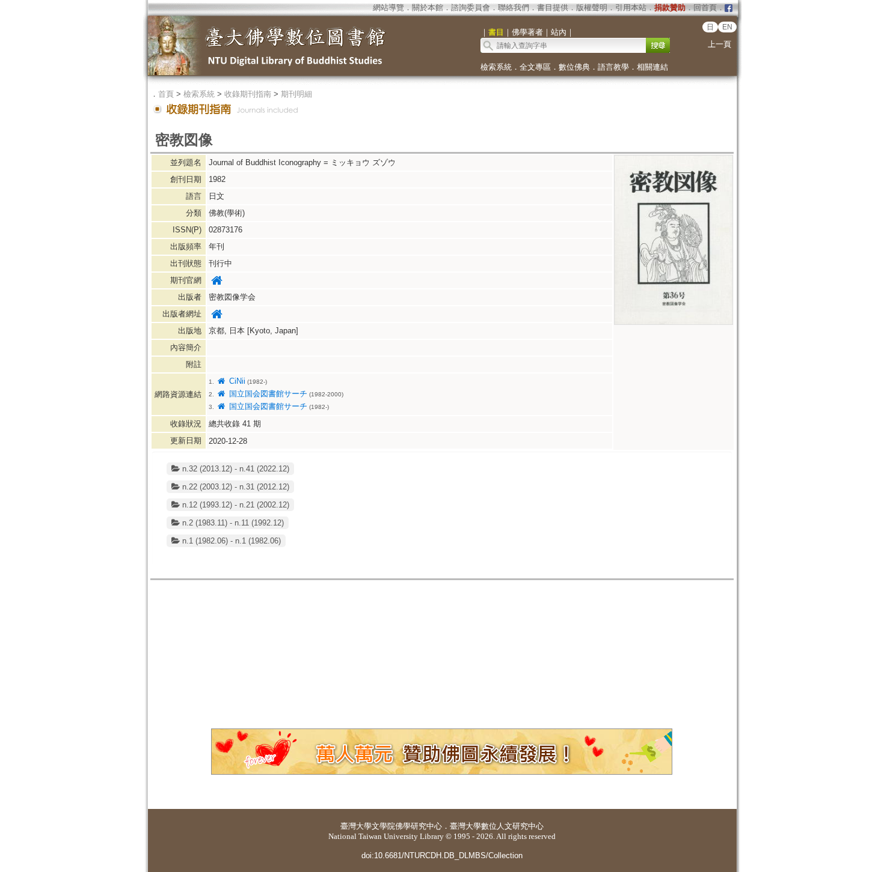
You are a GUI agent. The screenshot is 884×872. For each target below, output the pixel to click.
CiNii (236, 381)
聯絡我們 (513, 7)
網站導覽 (388, 7)
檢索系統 (496, 66)
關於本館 (427, 7)
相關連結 (652, 66)
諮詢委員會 (470, 7)
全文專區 (535, 66)
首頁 (166, 93)
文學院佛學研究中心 (407, 826)
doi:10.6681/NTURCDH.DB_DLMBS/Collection (442, 855)
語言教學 (613, 66)
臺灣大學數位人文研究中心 (497, 826)
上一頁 (719, 44)
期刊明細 (296, 93)
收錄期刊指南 (247, 93)
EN (727, 27)
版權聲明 (591, 7)
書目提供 (552, 7)
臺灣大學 (356, 826)
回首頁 (705, 7)
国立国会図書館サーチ (267, 393)
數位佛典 (574, 66)
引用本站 (630, 7)
